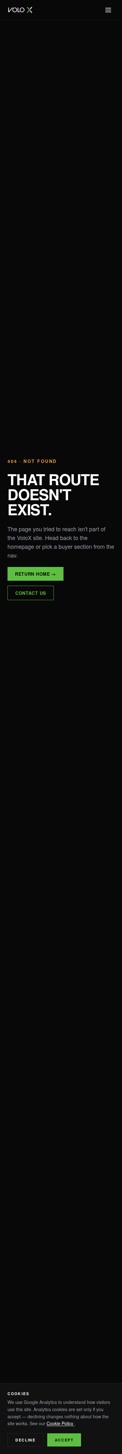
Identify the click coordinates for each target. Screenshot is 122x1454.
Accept (64, 1440)
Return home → (35, 574)
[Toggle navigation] (108, 10)
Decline (25, 1440)
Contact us (30, 593)
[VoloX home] (20, 10)
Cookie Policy (60, 1423)
